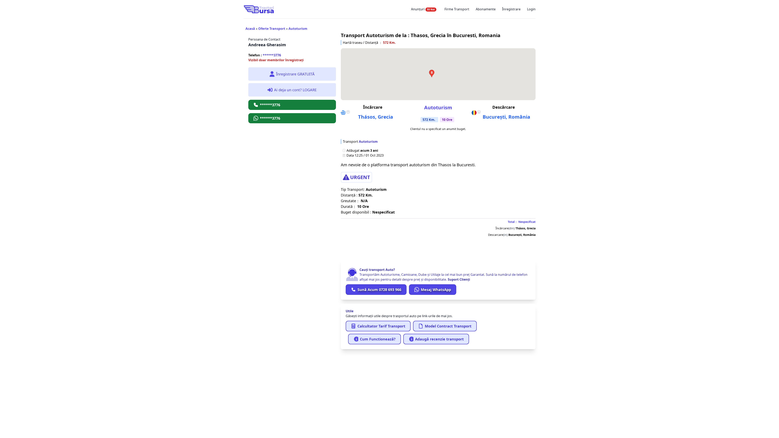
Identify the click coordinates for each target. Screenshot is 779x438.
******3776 (264, 55)
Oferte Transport (271, 28)
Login (531, 9)
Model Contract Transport (448, 326)
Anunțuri (423, 9)
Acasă (250, 28)
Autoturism (297, 28)
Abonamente (486, 9)
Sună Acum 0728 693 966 (379, 289)
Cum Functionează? (378, 339)
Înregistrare (511, 9)
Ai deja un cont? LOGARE (295, 89)
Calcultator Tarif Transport (381, 326)
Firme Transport (456, 9)
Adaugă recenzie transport (439, 339)
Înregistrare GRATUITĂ (295, 74)
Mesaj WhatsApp (436, 289)
